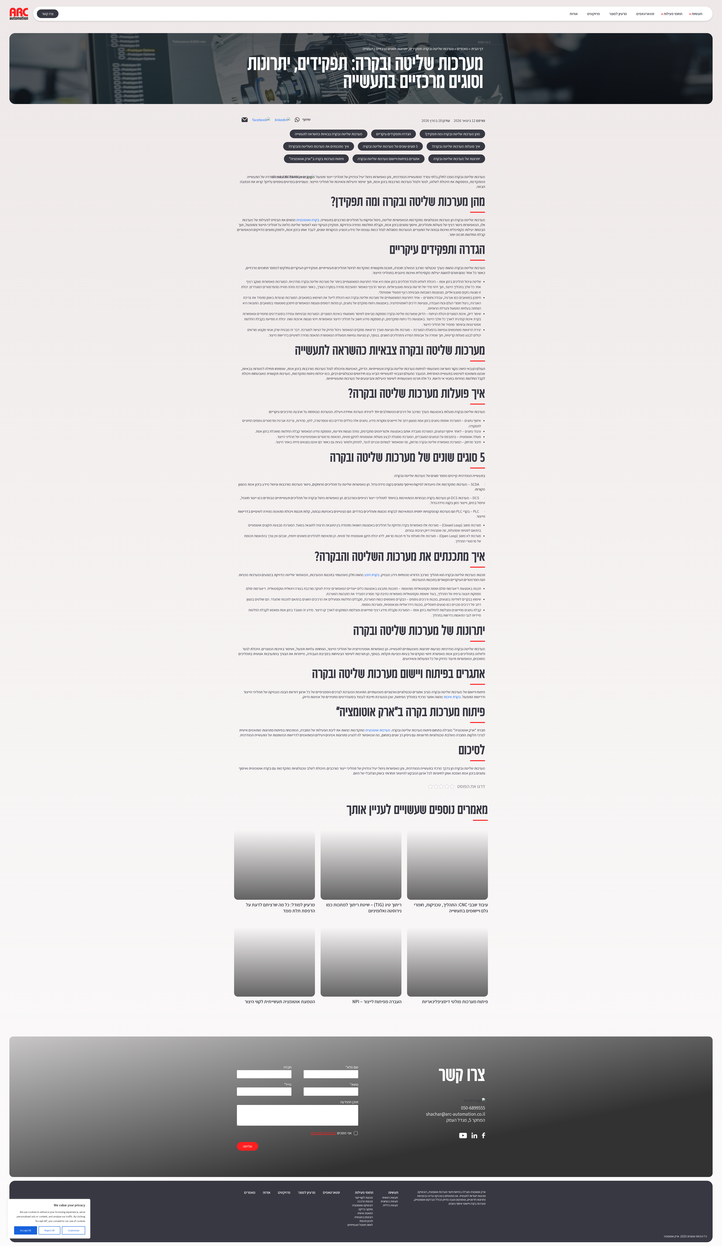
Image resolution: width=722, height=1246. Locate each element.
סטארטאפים (645, 13)
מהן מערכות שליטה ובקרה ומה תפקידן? (452, 133)
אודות (574, 13)
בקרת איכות (452, 696)
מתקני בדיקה (365, 1209)
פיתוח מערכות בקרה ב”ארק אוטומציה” (316, 158)
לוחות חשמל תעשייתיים (360, 1225)
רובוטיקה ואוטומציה (362, 1205)
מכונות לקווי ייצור (364, 1198)
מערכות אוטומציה (377, 730)
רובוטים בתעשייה (363, 1217)
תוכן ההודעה (349, 1101)
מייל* (287, 1084)
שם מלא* (351, 1067)
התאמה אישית (365, 1213)
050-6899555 (473, 1108)
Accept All (25, 1230)
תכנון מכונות (366, 1221)
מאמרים (462, 48)
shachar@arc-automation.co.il (455, 1114)
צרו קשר (47, 13)
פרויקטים (593, 13)
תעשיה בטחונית (389, 1201)
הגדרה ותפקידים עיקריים (393, 133)
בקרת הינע (371, 574)
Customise (73, 1230)
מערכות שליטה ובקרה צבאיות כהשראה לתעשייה (328, 133)
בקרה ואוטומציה (307, 219)
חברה (287, 1067)
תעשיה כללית (390, 1205)
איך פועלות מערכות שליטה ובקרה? (456, 146)
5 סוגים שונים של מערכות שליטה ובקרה (390, 146)
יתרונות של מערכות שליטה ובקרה (456, 158)
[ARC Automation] (18, 14)
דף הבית (477, 48)
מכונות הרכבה (365, 1201)
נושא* (354, 1084)
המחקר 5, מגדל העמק (465, 1120)
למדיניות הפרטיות (323, 1133)
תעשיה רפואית (390, 1198)
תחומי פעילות (673, 13)
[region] (49, 1218)
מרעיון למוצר (618, 13)
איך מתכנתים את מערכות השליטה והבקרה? (318, 146)
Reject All (50, 1230)
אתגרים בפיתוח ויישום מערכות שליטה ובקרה (388, 158)
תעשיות (697, 13)
